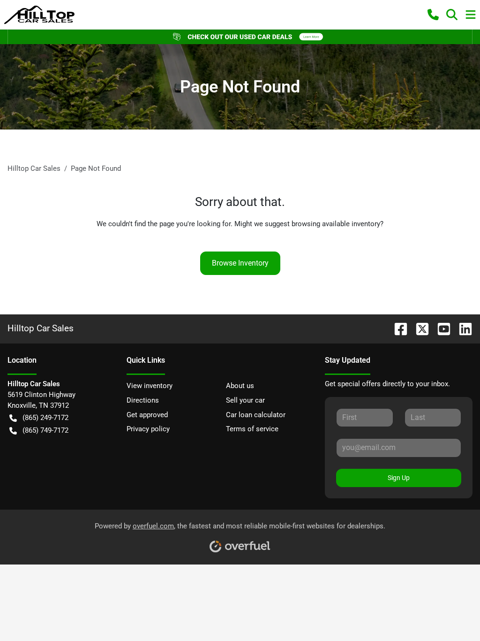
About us (240, 386)
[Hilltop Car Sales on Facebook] (397, 328)
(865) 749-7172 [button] (45, 430)
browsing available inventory (336, 224)
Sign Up (399, 477)
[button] (433, 14)
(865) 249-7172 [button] (45, 417)
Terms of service (252, 429)
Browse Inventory (240, 263)
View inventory (149, 386)
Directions (143, 400)
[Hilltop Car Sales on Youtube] (440, 328)
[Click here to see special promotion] (240, 36)
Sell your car (245, 400)
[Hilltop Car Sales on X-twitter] (418, 328)
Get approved (147, 415)
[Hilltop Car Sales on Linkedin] (461, 328)
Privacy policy (148, 429)
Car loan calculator (255, 415)
